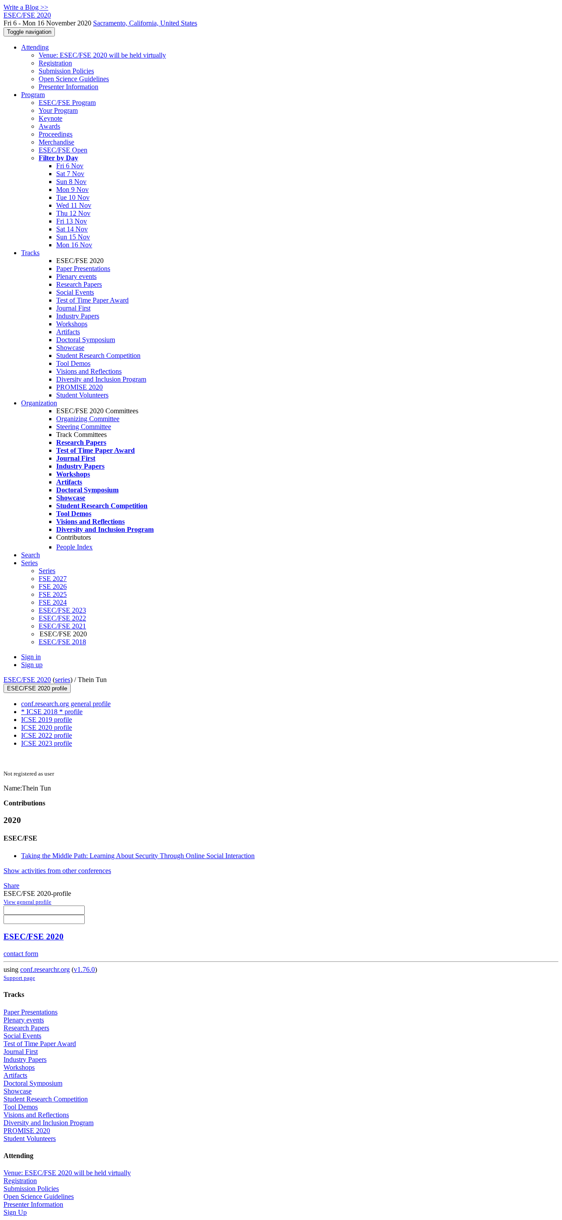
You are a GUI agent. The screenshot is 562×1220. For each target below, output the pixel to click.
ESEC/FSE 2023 (62, 610)
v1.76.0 (84, 969)
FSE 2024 (53, 602)
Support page (19, 978)
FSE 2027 (53, 578)
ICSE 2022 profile (46, 735)
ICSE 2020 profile (46, 727)
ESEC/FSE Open (63, 150)
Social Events (75, 292)
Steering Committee (83, 426)
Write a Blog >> (26, 7)
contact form (21, 953)
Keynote (50, 118)
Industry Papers (77, 316)
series (62, 679)
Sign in (31, 657)
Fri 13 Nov (71, 221)
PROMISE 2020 (79, 387)
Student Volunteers (82, 395)
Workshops (71, 324)
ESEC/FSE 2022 (62, 618)
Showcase (70, 347)
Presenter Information (68, 86)
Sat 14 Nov (72, 229)
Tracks (30, 252)
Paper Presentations (83, 268)
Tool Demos (73, 363)
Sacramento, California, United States (145, 23)
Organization (39, 403)
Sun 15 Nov (73, 237)
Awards (49, 126)
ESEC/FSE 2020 (27, 679)
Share (11, 885)
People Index (74, 547)
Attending (35, 47)
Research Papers (79, 284)
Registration (55, 63)
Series (47, 570)
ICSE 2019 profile (46, 719)
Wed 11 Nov (73, 205)
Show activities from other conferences (57, 870)
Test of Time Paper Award (92, 300)
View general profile (27, 902)
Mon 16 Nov (74, 245)
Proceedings (55, 134)
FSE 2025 (53, 594)
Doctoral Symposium (85, 339)
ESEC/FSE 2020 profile (37, 688)
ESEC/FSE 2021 (62, 626)
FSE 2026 (53, 586)
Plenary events (76, 276)
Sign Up (15, 1212)
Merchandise (56, 142)
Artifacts (68, 332)
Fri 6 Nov (69, 166)
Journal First (73, 308)
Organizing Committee (87, 418)
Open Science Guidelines (74, 79)
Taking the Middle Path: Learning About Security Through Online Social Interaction (138, 855)
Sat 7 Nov (70, 173)
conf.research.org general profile (66, 703)
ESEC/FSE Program (67, 102)
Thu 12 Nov (73, 213)
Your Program (58, 110)
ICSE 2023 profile (46, 743)
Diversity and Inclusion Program (101, 379)
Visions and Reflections (89, 371)
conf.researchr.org (45, 969)
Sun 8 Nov (71, 181)
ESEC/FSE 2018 (62, 642)
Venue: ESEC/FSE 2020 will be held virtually (102, 55)
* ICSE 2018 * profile (52, 711)
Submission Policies (66, 71)
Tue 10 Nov (73, 197)
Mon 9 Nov (72, 189)
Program (33, 94)
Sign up (32, 664)
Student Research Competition (98, 355)
